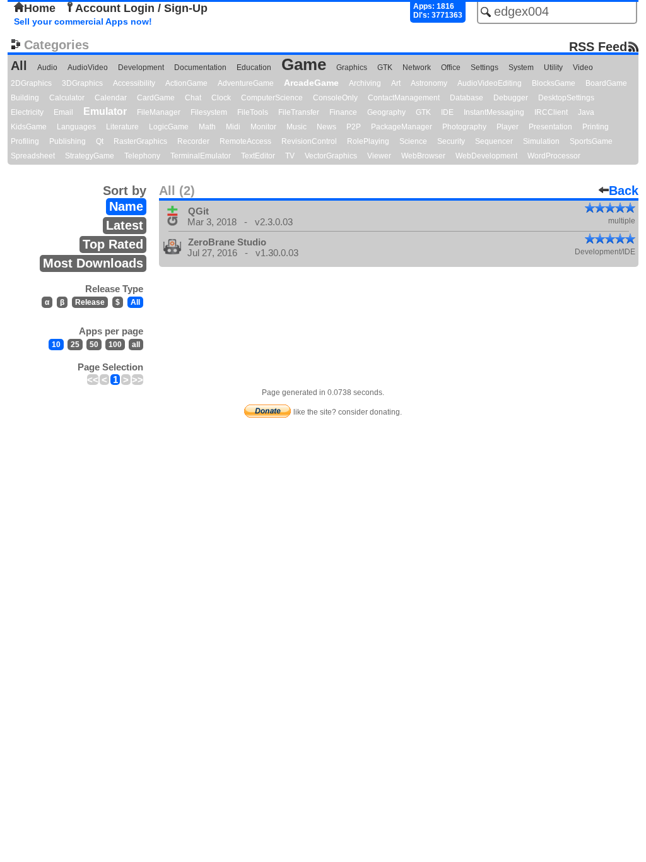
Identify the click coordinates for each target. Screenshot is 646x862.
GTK (384, 67)
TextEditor (258, 155)
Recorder (193, 141)
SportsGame (591, 141)
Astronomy (429, 83)
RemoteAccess (245, 141)
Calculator (67, 97)
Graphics (351, 67)
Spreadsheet (33, 155)
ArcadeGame (311, 83)
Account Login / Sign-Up (141, 8)
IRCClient (551, 112)
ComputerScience (272, 97)
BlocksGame (553, 83)
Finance (343, 112)
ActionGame (186, 83)
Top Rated (113, 244)
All (19, 66)
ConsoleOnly (335, 97)
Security (451, 141)
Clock (221, 97)
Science (413, 141)
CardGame (156, 97)
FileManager (158, 112)
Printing (595, 126)
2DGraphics (31, 83)
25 (75, 344)
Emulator (105, 111)
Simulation (541, 141)
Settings (484, 67)
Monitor (263, 126)
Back (623, 191)
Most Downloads (93, 263)
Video (583, 67)
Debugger (510, 97)
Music (296, 126)
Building (25, 97)
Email (63, 112)
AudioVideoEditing (489, 83)
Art (396, 83)
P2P (353, 126)
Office (451, 67)
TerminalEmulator (200, 155)
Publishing (67, 141)
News (326, 126)
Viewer (379, 155)
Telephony (142, 155)
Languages (76, 126)
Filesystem (209, 112)
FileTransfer (298, 112)
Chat (193, 97)
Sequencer (494, 141)
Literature (122, 126)
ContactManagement (404, 97)
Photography (464, 126)
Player (507, 126)
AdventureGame (246, 83)
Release (90, 302)
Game (303, 64)
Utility (553, 67)
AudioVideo (88, 67)
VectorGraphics (331, 155)
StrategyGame (89, 155)
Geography (386, 112)
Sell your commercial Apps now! (83, 21)
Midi (233, 126)
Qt (99, 141)
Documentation (200, 67)
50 (94, 344)
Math (207, 126)
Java (586, 112)
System (521, 67)
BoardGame (606, 83)
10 (56, 344)
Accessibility (134, 83)
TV (290, 155)
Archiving (365, 83)
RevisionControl (309, 141)
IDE (447, 112)
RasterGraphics (140, 141)
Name (126, 206)
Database (466, 97)
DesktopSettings (566, 97)
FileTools (252, 112)
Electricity (27, 112)
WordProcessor (553, 155)
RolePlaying (368, 141)
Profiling (25, 141)
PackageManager (401, 126)
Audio (47, 67)
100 (115, 344)
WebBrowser (423, 155)
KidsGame (29, 126)
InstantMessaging (494, 112)
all (136, 344)
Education (254, 67)
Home (40, 8)
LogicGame (169, 126)
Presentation (550, 126)
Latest (124, 225)
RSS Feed (598, 46)
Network (416, 67)
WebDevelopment (486, 155)
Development (141, 67)
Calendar (111, 97)
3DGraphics (82, 83)
